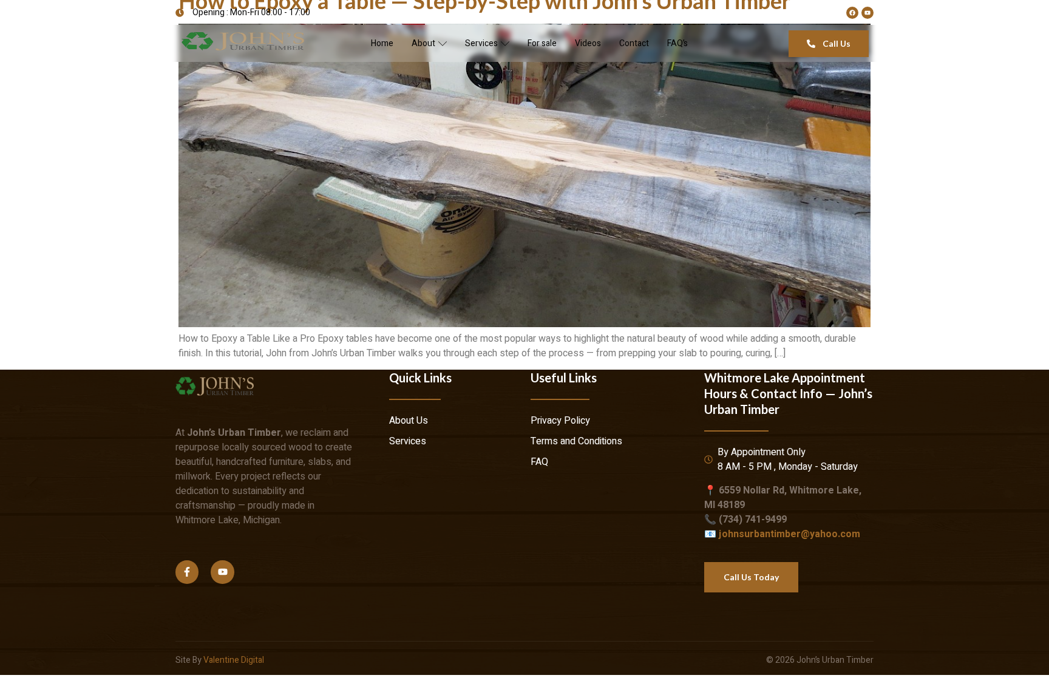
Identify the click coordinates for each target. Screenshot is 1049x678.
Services (481, 43)
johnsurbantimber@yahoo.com (789, 534)
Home (382, 43)
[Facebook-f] (187, 571)
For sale (542, 43)
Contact (634, 43)
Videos (588, 43)
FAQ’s (677, 43)
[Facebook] (852, 13)
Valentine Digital (233, 660)
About (423, 43)
